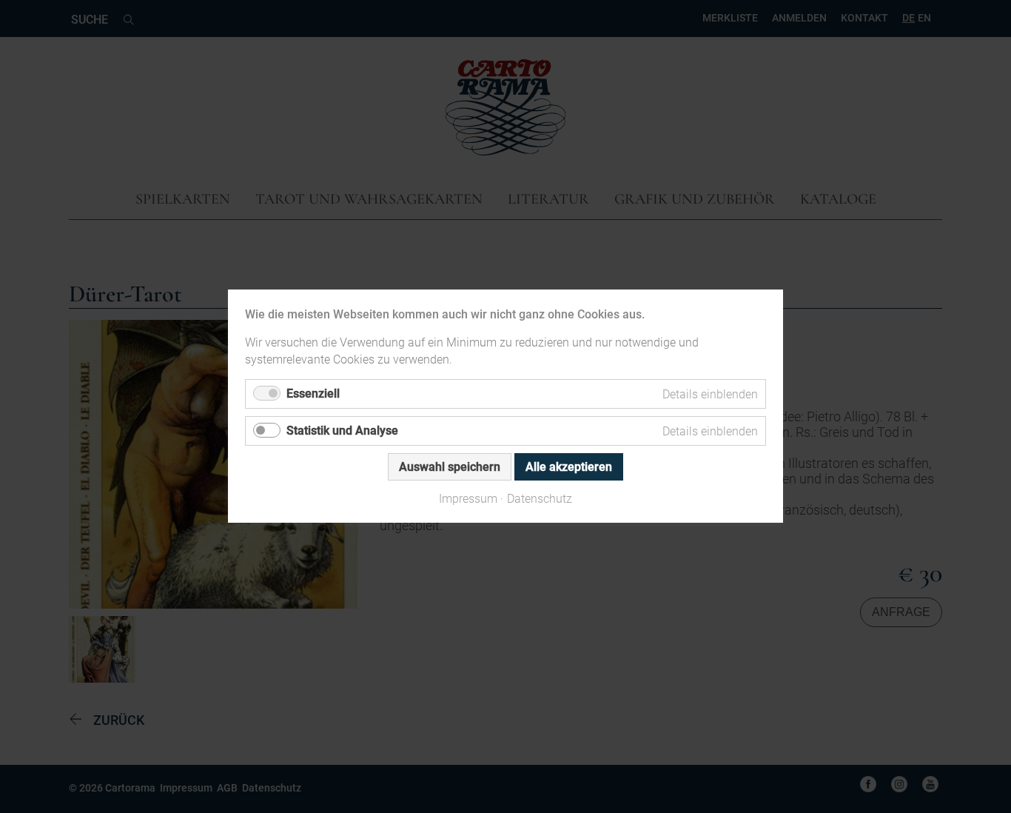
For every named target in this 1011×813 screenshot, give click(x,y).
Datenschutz (539, 499)
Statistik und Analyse (342, 431)
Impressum (468, 499)
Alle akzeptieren (568, 468)
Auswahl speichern (449, 468)
